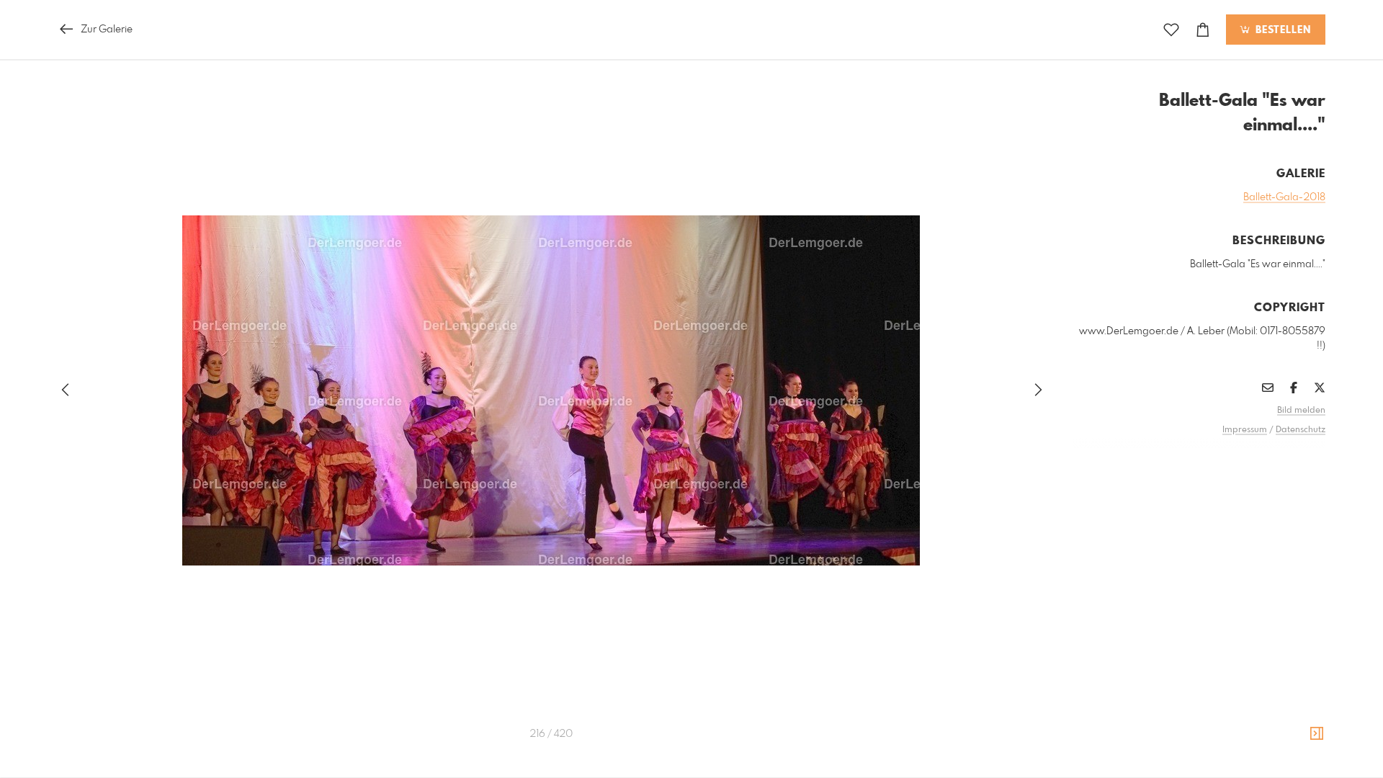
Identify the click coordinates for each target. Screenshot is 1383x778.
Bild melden (1301, 410)
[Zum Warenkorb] (1203, 30)
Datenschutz (1300, 430)
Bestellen (1281, 30)
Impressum (1244, 430)
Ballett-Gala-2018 (1284, 197)
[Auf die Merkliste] (1171, 30)
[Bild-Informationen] (1316, 734)
